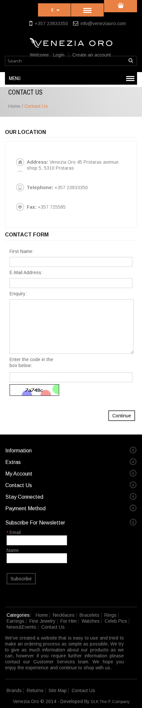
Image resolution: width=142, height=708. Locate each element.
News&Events (21, 627)
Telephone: (40, 187)
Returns (35, 690)
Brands (14, 690)
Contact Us (36, 106)
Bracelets (89, 615)
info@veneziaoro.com (103, 23)
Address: (37, 162)
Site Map (58, 690)
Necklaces (64, 615)
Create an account (91, 55)
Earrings (15, 621)
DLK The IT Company (110, 701)
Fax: (31, 207)
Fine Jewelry (42, 621)
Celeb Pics (116, 621)
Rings (110, 615)
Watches (91, 621)
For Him (68, 621)
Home (14, 106)
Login (58, 55)
